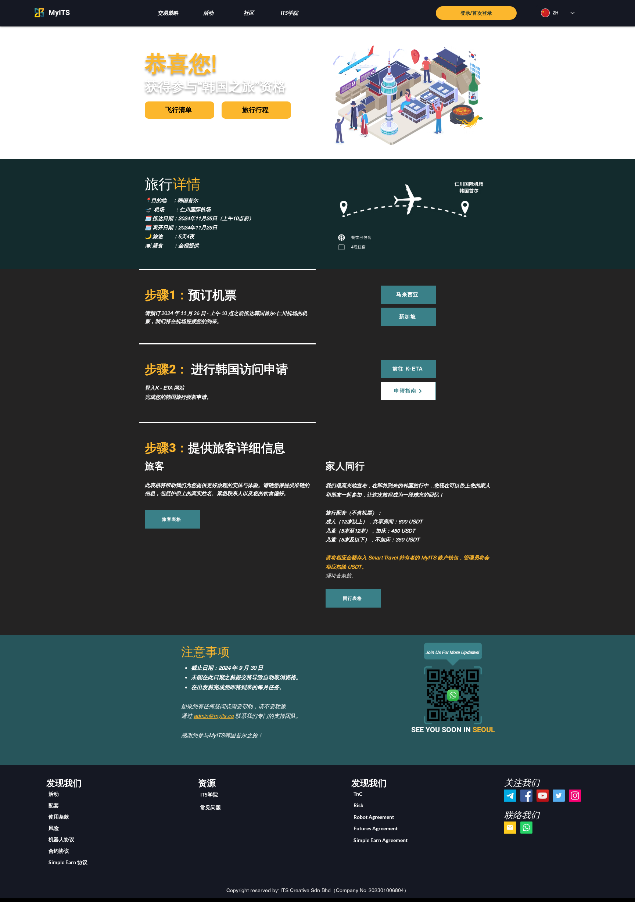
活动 (54, 794)
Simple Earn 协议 (68, 862)
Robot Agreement (374, 817)
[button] (167, 13)
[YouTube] (543, 796)
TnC (358, 794)
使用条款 (59, 816)
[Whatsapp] (526, 828)
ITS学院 (209, 794)
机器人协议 (61, 839)
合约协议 (59, 851)
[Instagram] (575, 796)
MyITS (59, 12)
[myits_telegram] (510, 796)
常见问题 (210, 807)
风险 (54, 828)
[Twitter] (559, 796)
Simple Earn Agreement (381, 840)
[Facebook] (526, 796)
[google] (510, 828)
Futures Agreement (376, 828)
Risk (358, 805)
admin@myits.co (214, 716)
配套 (54, 805)
